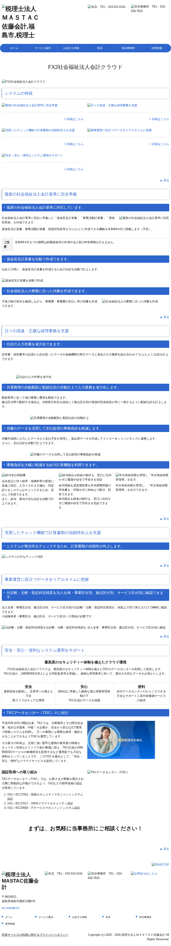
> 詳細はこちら (74, 119)
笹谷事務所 (128, 48)
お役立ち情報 (71, 48)
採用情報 (156, 48)
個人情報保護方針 (11, 908)
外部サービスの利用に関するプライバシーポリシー (35, 934)
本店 (99, 48)
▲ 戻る (164, 180)
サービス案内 (43, 48)
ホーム (14, 48)
